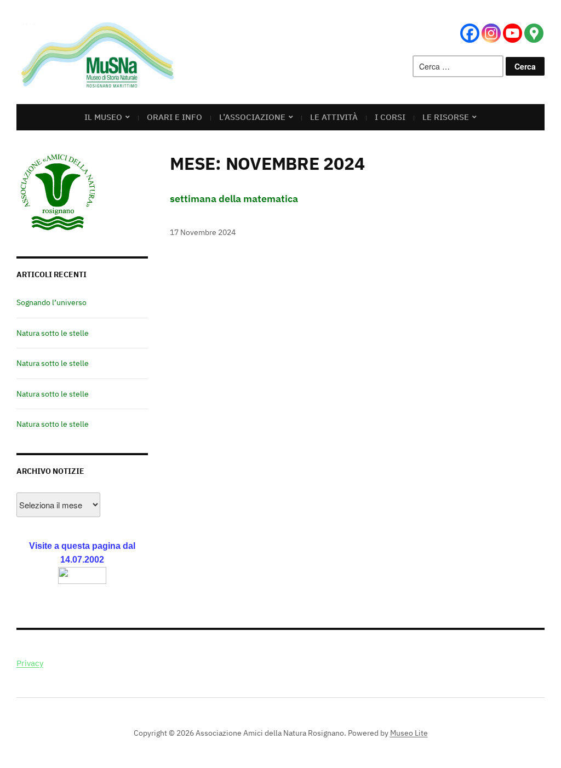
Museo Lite (409, 733)
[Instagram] (491, 33)
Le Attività (334, 117)
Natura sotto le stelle (52, 333)
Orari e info (174, 117)
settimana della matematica (234, 198)
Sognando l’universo (51, 302)
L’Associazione (252, 117)
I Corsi (390, 117)
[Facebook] (469, 33)
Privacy (29, 663)
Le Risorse (445, 117)
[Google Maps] (533, 33)
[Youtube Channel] (512, 33)
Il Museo (103, 117)
